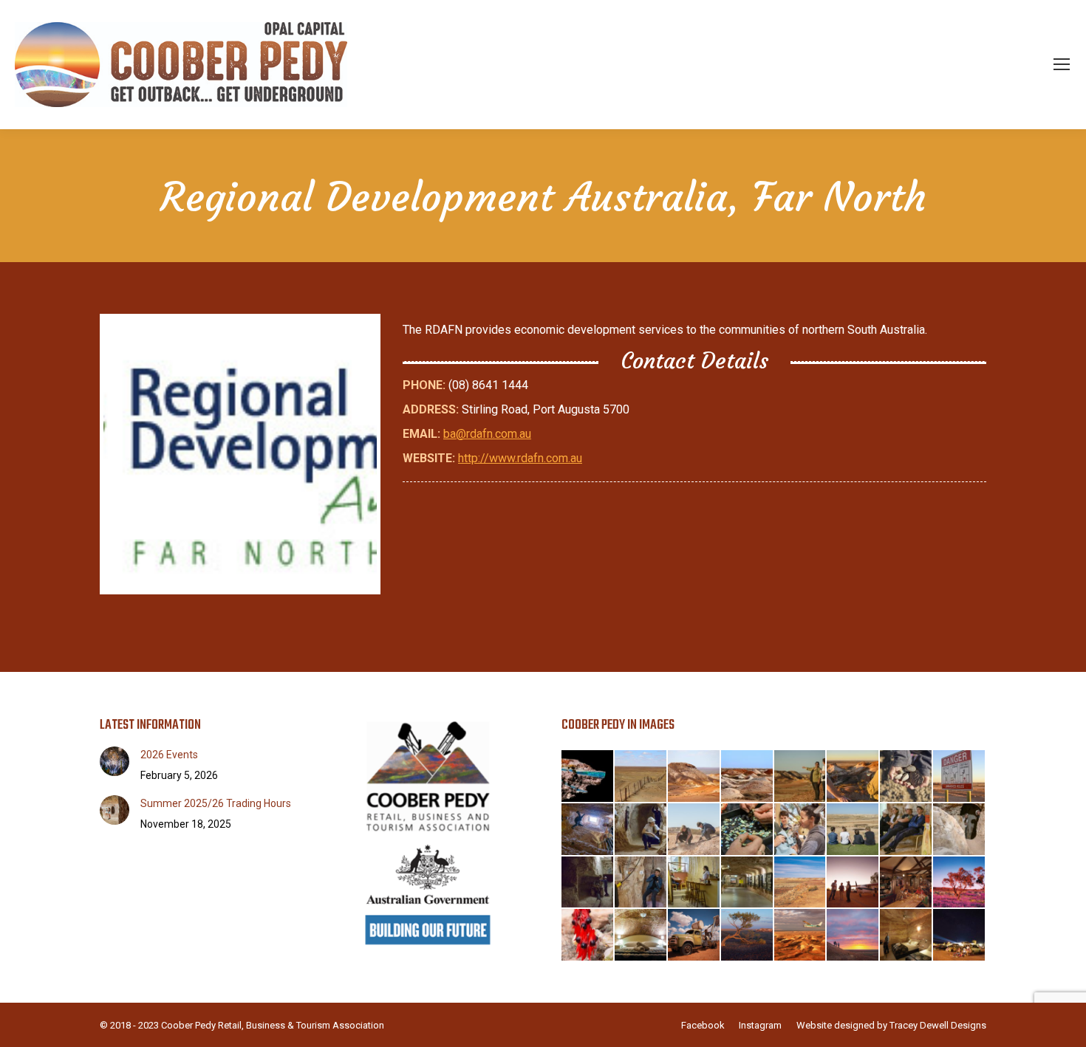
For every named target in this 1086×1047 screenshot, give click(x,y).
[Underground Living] (694, 883)
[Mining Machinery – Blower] (694, 935)
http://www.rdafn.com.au (520, 458)
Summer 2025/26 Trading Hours (215, 803)
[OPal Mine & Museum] (747, 883)
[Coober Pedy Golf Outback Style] (853, 830)
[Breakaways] (694, 776)
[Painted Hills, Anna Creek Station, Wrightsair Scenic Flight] (800, 935)
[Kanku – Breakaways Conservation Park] (747, 935)
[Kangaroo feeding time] (800, 830)
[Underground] (641, 830)
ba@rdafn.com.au (487, 434)
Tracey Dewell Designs (937, 1025)
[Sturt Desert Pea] (588, 935)
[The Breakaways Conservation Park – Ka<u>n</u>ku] (853, 935)
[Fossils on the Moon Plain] (906, 776)
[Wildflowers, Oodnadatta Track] (959, 883)
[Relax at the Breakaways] (853, 776)
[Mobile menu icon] (1061, 64)
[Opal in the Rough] (588, 776)
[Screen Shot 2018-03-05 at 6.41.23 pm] (240, 454)
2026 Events (169, 755)
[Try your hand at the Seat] (641, 883)
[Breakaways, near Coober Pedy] (800, 883)
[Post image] (114, 761)
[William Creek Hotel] (853, 883)
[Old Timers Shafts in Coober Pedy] (588, 830)
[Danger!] (959, 776)
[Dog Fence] (641, 776)
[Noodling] (694, 830)
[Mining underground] (588, 883)
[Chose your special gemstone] (747, 830)
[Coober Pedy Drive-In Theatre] (959, 935)
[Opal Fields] (747, 776)
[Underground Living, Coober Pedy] (641, 935)
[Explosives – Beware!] (906, 830)
